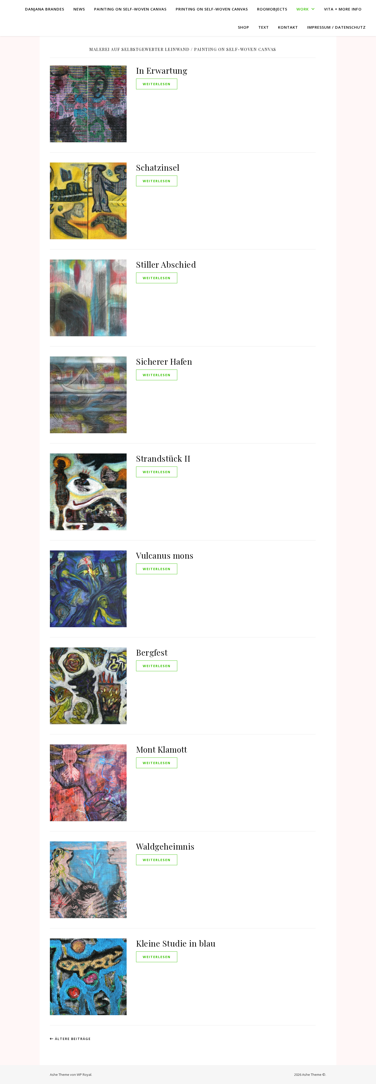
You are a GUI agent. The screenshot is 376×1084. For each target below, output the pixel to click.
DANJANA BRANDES (44, 9)
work (302, 9)
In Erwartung (161, 70)
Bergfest (152, 652)
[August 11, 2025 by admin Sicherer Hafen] (325, 198)
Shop (243, 27)
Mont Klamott (161, 749)
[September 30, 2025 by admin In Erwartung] (325, 62)
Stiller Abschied (166, 264)
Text (263, 27)
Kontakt (288, 27)
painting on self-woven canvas (130, 9)
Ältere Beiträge (72, 1038)
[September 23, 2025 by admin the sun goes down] (325, 99)
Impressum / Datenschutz (336, 27)
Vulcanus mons (165, 555)
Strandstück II (163, 458)
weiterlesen (157, 84)
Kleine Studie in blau (176, 943)
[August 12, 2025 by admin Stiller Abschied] (325, 164)
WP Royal (84, 1074)
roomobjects (272, 9)
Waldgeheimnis (165, 846)
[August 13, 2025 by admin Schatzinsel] (325, 133)
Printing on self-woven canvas (212, 9)
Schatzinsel (158, 167)
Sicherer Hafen (164, 361)
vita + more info (343, 9)
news (79, 9)
